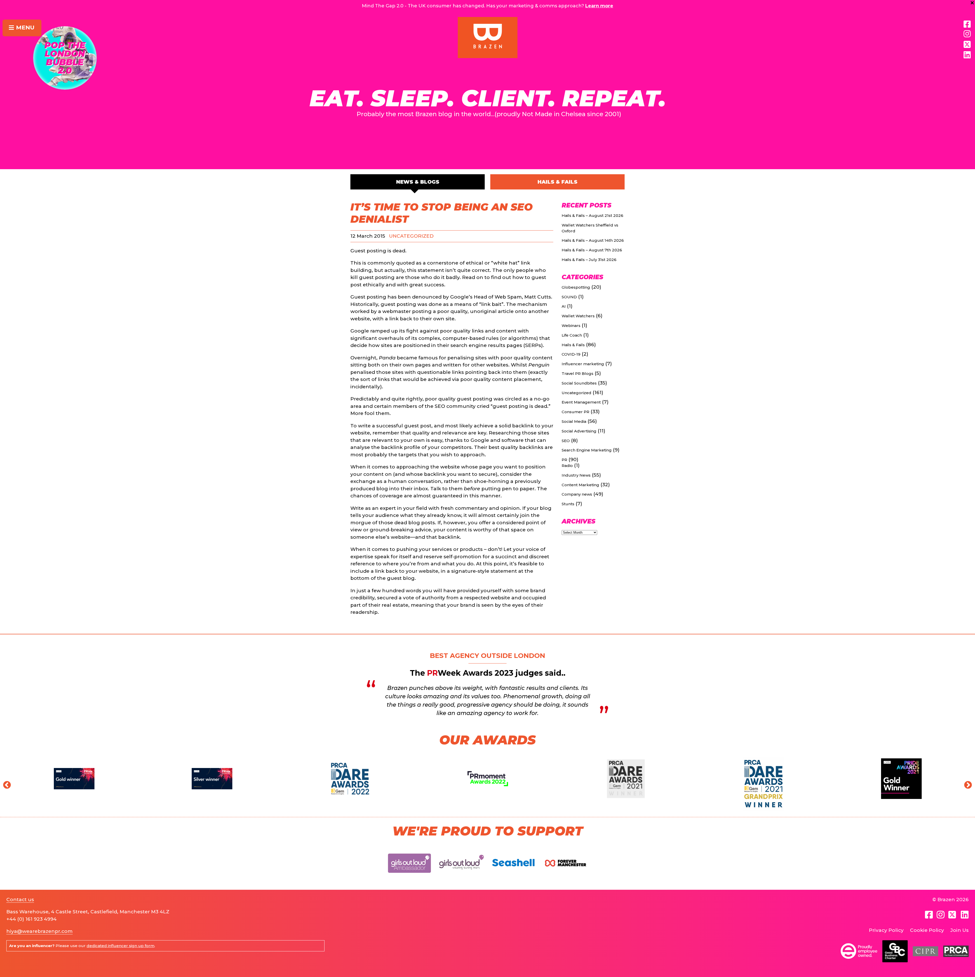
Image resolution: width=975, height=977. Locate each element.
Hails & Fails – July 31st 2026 (589, 259)
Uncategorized (411, 236)
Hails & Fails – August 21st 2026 (592, 215)
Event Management (581, 402)
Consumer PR (575, 411)
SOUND (569, 296)
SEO (566, 440)
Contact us (20, 899)
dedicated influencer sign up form (120, 945)
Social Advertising (579, 431)
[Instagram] (967, 34)
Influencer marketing (583, 363)
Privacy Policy (886, 930)
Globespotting (576, 287)
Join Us (959, 930)
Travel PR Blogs (577, 373)
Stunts (568, 503)
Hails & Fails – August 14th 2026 (593, 240)
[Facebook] (967, 24)
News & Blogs (417, 182)
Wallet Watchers (578, 315)
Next (966, 783)
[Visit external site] (409, 877)
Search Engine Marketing (587, 450)
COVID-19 (571, 354)
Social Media (574, 421)
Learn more (599, 6)
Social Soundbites (579, 383)
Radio (567, 465)
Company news (577, 494)
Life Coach (572, 335)
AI (564, 306)
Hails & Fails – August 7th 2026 (592, 250)
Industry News (576, 475)
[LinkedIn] (967, 55)
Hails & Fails (557, 182)
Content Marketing (580, 484)
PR (564, 459)
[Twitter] (952, 914)
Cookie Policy (927, 930)
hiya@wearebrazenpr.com (39, 931)
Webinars (571, 325)
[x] (967, 44)
